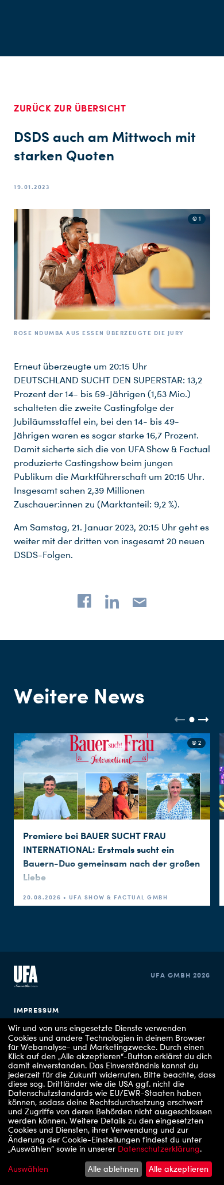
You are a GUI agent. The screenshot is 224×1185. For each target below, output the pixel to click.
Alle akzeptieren (178, 1169)
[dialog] (112, 1101)
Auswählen (28, 1169)
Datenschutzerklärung (159, 1148)
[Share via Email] (139, 601)
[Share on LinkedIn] (112, 601)
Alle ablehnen (113, 1169)
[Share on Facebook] (84, 601)
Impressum (36, 1010)
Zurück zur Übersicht (70, 108)
